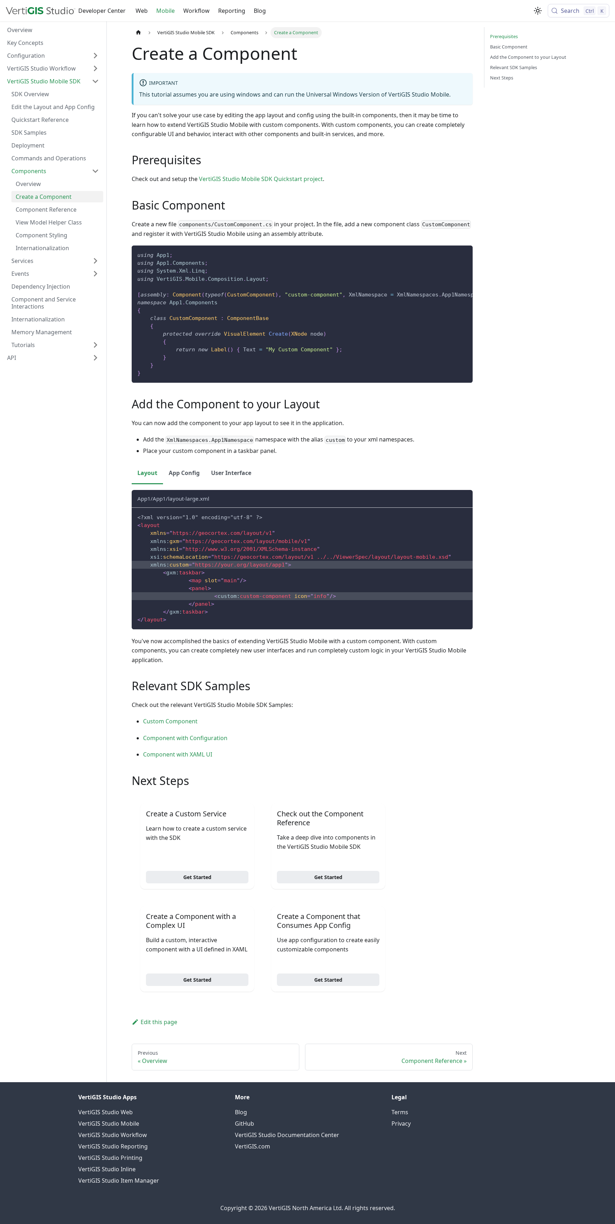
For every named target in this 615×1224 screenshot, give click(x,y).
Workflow (196, 11)
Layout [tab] (147, 473)
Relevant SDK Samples (513, 67)
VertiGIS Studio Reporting (113, 1146)
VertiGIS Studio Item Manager (118, 1180)
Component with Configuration (185, 738)
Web (142, 11)
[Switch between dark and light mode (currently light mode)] (537, 10)
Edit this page (159, 1022)
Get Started (197, 877)
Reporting (231, 11)
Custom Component (170, 721)
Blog (260, 11)
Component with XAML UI (177, 754)
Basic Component (508, 46)
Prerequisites (504, 36)
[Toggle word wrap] (451, 254)
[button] (53, 55)
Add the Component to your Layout (528, 57)
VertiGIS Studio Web (105, 1112)
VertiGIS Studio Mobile (108, 1123)
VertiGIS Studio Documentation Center (287, 1135)
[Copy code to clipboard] (464, 254)
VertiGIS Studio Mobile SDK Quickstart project (261, 179)
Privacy (401, 1123)
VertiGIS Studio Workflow (112, 1135)
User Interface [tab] (231, 473)
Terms (399, 1112)
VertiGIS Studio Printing (110, 1158)
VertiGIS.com (252, 1146)
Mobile (165, 11)
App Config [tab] (184, 473)
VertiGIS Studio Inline (107, 1169)
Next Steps (501, 77)
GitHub (244, 1123)
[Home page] (138, 32)
